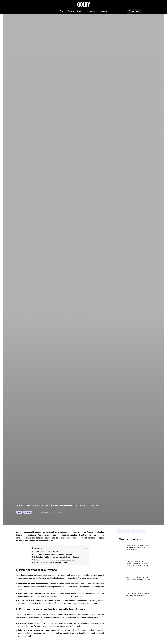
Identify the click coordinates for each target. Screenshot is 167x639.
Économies (27, 512)
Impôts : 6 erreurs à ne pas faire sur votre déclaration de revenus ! (137, 594)
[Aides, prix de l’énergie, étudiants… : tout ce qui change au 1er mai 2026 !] (118, 583)
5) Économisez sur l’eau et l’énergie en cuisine (51, 563)
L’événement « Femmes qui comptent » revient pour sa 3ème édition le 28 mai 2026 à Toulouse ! (137, 563)
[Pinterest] (22, 10)
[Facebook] (119, 531)
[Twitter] (143, 531)
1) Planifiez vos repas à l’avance (46, 552)
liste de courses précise (91, 594)
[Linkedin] (17, 10)
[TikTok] (26, 10)
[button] (37, 11)
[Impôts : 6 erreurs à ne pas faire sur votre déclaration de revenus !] (118, 599)
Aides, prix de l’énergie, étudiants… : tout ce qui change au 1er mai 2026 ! (138, 579)
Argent (19, 512)
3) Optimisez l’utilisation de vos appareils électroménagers (56, 557)
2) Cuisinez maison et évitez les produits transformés (54, 554)
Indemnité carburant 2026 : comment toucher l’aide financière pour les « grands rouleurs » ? (138, 547)
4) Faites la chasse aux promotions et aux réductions (54, 560)
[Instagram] (13, 10)
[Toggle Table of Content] (83, 548)
